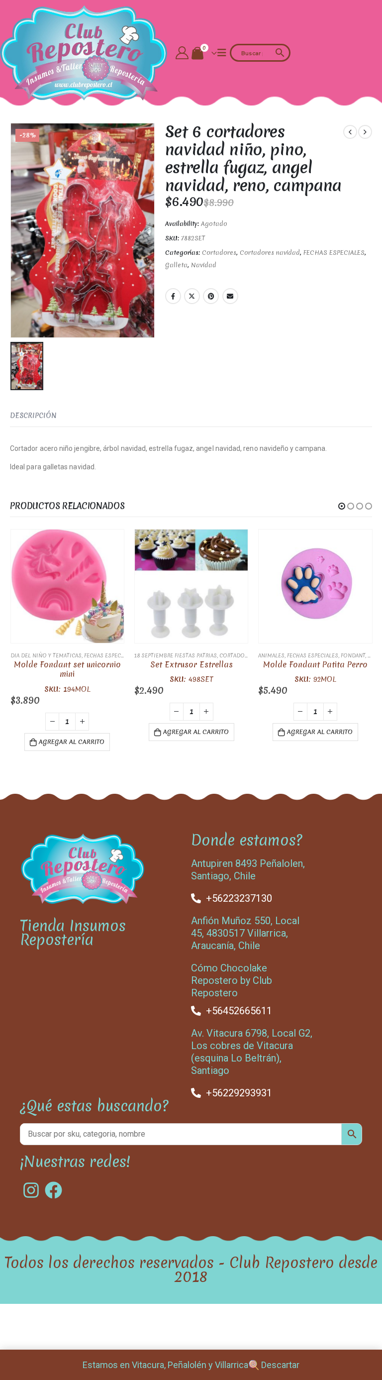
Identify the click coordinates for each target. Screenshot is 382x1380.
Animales (271, 655)
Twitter (192, 296)
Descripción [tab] (33, 415)
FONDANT (353, 655)
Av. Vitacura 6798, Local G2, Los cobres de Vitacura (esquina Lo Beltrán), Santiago (251, 1051)
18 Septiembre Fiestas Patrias (175, 655)
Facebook (173, 296)
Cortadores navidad (270, 252)
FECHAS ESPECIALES (334, 252)
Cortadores (219, 252)
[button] (341, 506)
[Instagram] (31, 1190)
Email (230, 296)
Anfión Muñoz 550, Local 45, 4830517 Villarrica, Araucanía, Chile (245, 933)
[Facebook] (53, 1190)
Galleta (176, 265)
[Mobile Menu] (222, 52)
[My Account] (182, 52)
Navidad (203, 265)
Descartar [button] (280, 1365)
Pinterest (211, 296)
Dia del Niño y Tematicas (46, 655)
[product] (67, 586)
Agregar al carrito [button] (71, 742)
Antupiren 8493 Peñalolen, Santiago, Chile (248, 869)
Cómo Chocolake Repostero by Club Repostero (231, 980)
